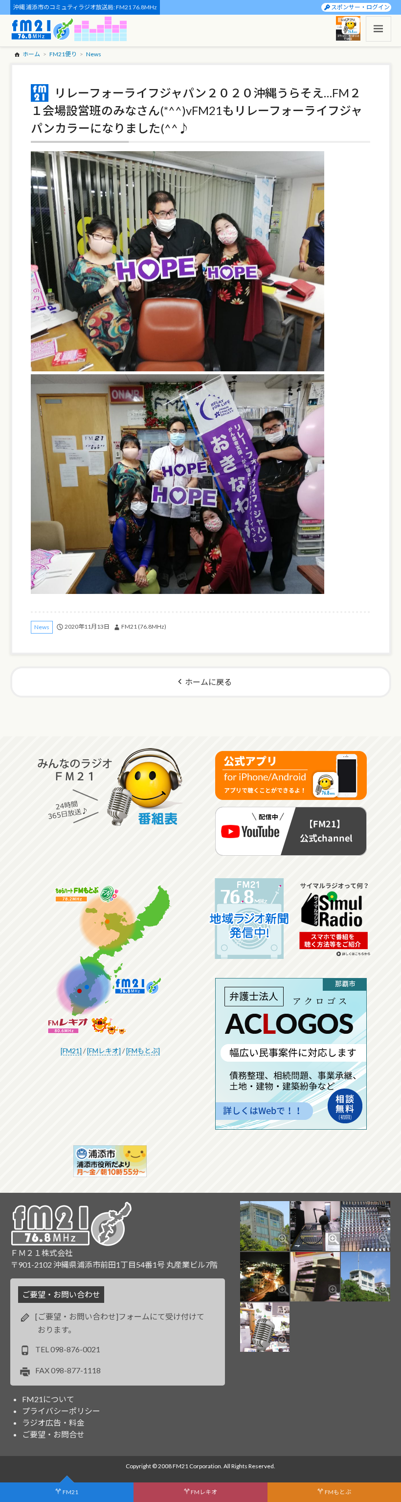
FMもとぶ (338, 1492)
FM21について (48, 1399)
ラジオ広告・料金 (53, 1422)
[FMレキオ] (104, 1051)
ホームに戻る (208, 681)
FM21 (70, 1492)
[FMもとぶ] (143, 1051)
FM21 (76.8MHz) (143, 626)
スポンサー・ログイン (360, 7)
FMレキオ (204, 1492)
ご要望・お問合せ (53, 1434)
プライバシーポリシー (61, 1410)
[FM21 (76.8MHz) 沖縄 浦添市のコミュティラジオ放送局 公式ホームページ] (42, 29)
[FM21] (71, 1051)
